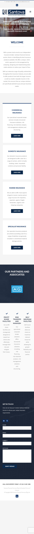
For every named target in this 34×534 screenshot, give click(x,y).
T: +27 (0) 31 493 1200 (10, 1)
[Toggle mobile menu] (30, 12)
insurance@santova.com (24, 1)
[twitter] (7, 421)
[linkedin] (4, 421)
